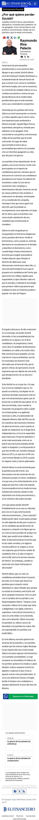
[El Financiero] (14, 4)
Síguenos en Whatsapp (23, 696)
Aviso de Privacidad (19, 819)
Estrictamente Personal (13, 9)
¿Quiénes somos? (8, 816)
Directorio (19, 816)
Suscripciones (30, 816)
